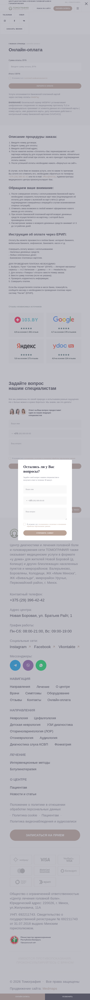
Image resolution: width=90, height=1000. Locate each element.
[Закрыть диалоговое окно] (86, 3)
